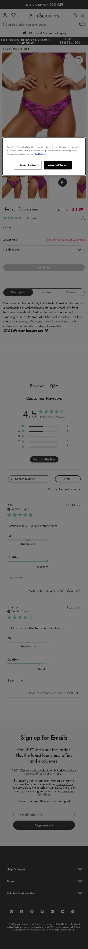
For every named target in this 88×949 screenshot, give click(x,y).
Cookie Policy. (40, 154)
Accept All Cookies (57, 165)
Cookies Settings (28, 165)
